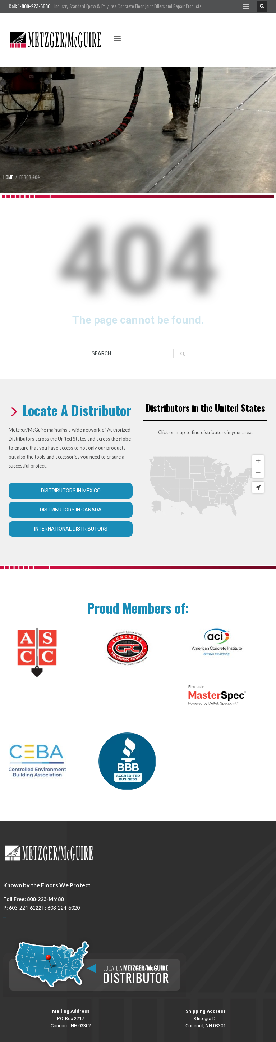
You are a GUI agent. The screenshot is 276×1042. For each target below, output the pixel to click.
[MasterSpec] (217, 695)
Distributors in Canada (71, 510)
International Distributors (70, 529)
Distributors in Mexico (71, 490)
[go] (182, 353)
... (4, 916)
